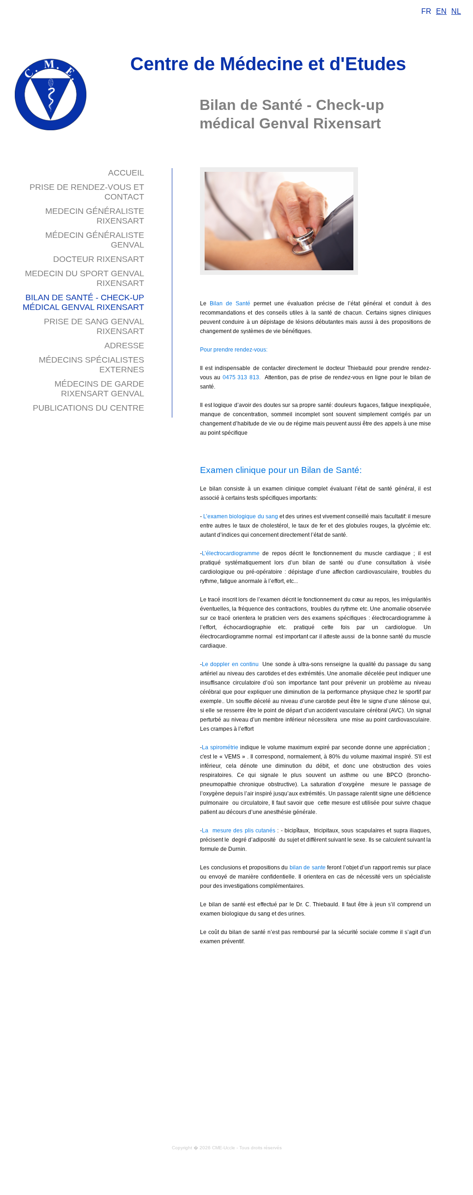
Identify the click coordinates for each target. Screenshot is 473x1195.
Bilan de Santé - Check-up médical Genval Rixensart (83, 302)
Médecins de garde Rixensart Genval (99, 388)
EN (441, 11)
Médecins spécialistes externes (91, 364)
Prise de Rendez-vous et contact (87, 191)
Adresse (124, 345)
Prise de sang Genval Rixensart (94, 326)
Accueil (126, 172)
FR (426, 11)
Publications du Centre (88, 407)
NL (456, 11)
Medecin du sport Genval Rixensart (84, 278)
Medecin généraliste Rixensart (94, 215)
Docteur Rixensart (98, 259)
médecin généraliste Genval (94, 240)
